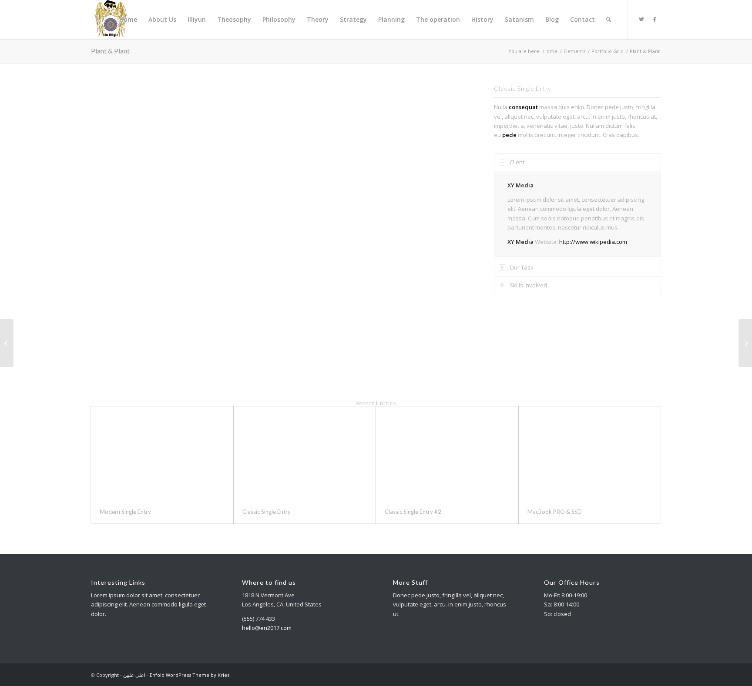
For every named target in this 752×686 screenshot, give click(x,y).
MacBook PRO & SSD (554, 511)
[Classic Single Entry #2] (447, 453)
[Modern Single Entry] (162, 453)
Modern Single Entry (125, 511)
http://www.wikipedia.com (593, 242)
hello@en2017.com (267, 628)
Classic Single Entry (266, 511)
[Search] (609, 19)
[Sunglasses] (6, 343)
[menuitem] (128, 19)
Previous (110, 217)
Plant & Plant (110, 51)
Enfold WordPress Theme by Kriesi (190, 675)
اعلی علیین (134, 675)
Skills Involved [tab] (528, 285)
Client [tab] (517, 162)
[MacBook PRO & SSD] (590, 453)
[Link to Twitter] (641, 19)
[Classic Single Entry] (305, 453)
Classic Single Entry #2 (413, 511)
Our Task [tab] (522, 267)
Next (440, 217)
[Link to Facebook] (654, 19)
